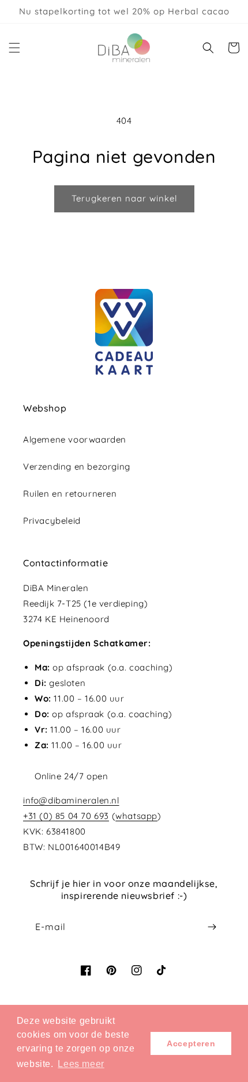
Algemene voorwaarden (74, 439)
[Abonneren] (211, 926)
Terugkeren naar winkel (124, 198)
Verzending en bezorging (76, 466)
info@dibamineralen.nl (71, 800)
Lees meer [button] (81, 1064)
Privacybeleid (52, 520)
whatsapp (136, 815)
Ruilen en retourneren (70, 493)
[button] (14, 47)
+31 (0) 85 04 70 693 (66, 815)
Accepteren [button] (191, 1043)
